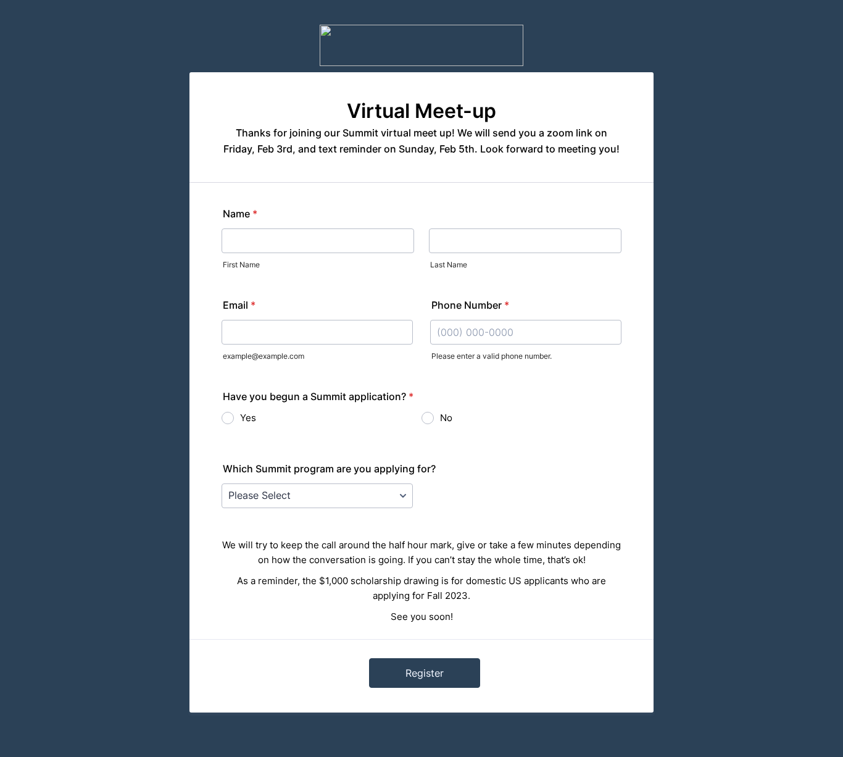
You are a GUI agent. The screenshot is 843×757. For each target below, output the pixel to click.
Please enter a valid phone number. (491, 356)
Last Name (448, 264)
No (446, 418)
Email (239, 305)
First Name (241, 264)
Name (240, 213)
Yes (248, 418)
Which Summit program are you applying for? (329, 468)
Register (424, 673)
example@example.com (263, 356)
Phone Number (470, 305)
